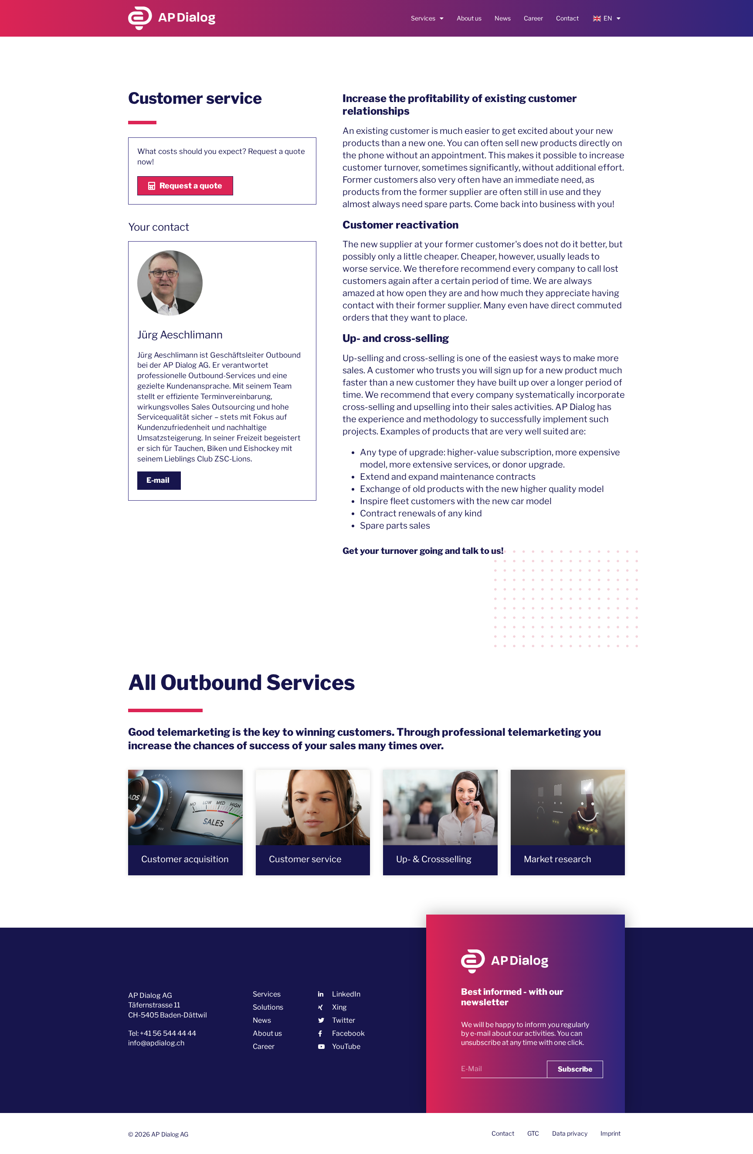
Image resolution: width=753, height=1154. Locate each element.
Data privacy (569, 1133)
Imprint (610, 1133)
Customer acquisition (185, 859)
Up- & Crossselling (433, 859)
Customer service (305, 859)
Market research (557, 859)
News (503, 18)
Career (533, 18)
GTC (533, 1133)
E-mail (158, 480)
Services (423, 18)
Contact (567, 18)
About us (469, 18)
